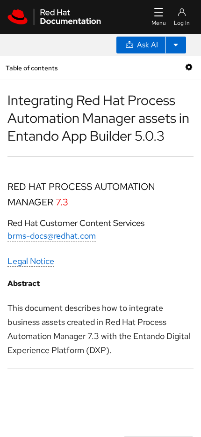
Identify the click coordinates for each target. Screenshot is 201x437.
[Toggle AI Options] (175, 45)
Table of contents (31, 67)
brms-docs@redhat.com (51, 235)
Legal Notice (30, 261)
